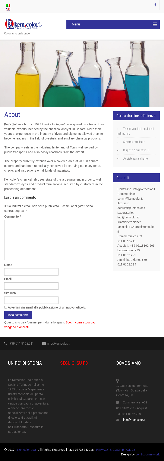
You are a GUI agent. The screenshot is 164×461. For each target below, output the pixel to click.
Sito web (10, 293)
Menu (76, 24)
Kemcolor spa (27, 449)
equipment (74, 179)
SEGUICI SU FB (74, 363)
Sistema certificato (134, 142)
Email (8, 279)
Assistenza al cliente (135, 158)
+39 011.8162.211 (22, 343)
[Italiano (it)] (8, 5)
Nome (8, 265)
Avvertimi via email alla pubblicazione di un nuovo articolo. (47, 307)
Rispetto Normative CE (136, 150)
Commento (12, 216)
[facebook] (155, 5)
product (40, 184)
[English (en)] (8, 9)
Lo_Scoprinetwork (148, 454)
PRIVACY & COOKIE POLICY (116, 449)
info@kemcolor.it (58, 343)
